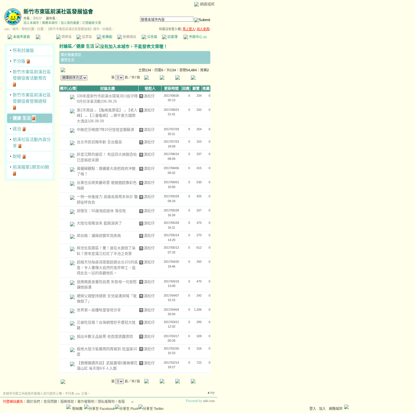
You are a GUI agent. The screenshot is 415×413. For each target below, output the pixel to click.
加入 (322, 409)
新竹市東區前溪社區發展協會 (58, 12)
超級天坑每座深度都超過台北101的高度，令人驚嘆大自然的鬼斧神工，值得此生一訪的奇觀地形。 (107, 267)
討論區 (45, 37)
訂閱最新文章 (91, 23)
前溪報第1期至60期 (31, 167)
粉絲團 (77, 409)
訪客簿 (172, 37)
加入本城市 (31, 23)
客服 (121, 402)
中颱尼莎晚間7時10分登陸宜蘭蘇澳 (105, 129)
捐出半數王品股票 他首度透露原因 (105, 336)
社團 (40, 29)
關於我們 (33, 402)
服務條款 (67, 402)
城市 (15, 29)
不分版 (19, 61)
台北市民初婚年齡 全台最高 (99, 142)
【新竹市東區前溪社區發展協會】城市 (73, 29)
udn (6, 29)
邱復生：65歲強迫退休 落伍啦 (101, 211)
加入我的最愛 (70, 23)
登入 (312, 409)
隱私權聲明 (106, 402)
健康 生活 (22, 118)
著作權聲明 (85, 402)
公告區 (151, 37)
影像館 (106, 37)
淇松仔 (37, 18)
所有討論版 (23, 50)
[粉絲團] (68, 407)
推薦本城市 (50, 23)
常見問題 (50, 402)
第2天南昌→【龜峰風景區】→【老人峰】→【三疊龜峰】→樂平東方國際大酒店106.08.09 (107, 115)
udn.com (209, 401)
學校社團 (28, 29)
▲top (211, 392)
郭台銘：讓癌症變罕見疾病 (99, 235)
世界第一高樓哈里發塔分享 (99, 310)
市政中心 (197, 37)
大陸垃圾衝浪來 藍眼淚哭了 (99, 223)
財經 (17, 156)
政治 (17, 128)
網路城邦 (207, 4)
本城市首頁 (21, 37)
